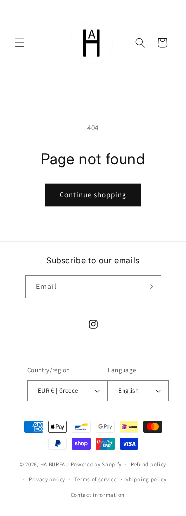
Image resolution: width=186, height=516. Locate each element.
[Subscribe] (150, 286)
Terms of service (95, 479)
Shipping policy (146, 479)
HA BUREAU (54, 464)
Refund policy (148, 464)
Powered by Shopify (96, 464)
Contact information (97, 494)
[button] (20, 43)
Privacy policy (47, 479)
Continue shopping (93, 194)
